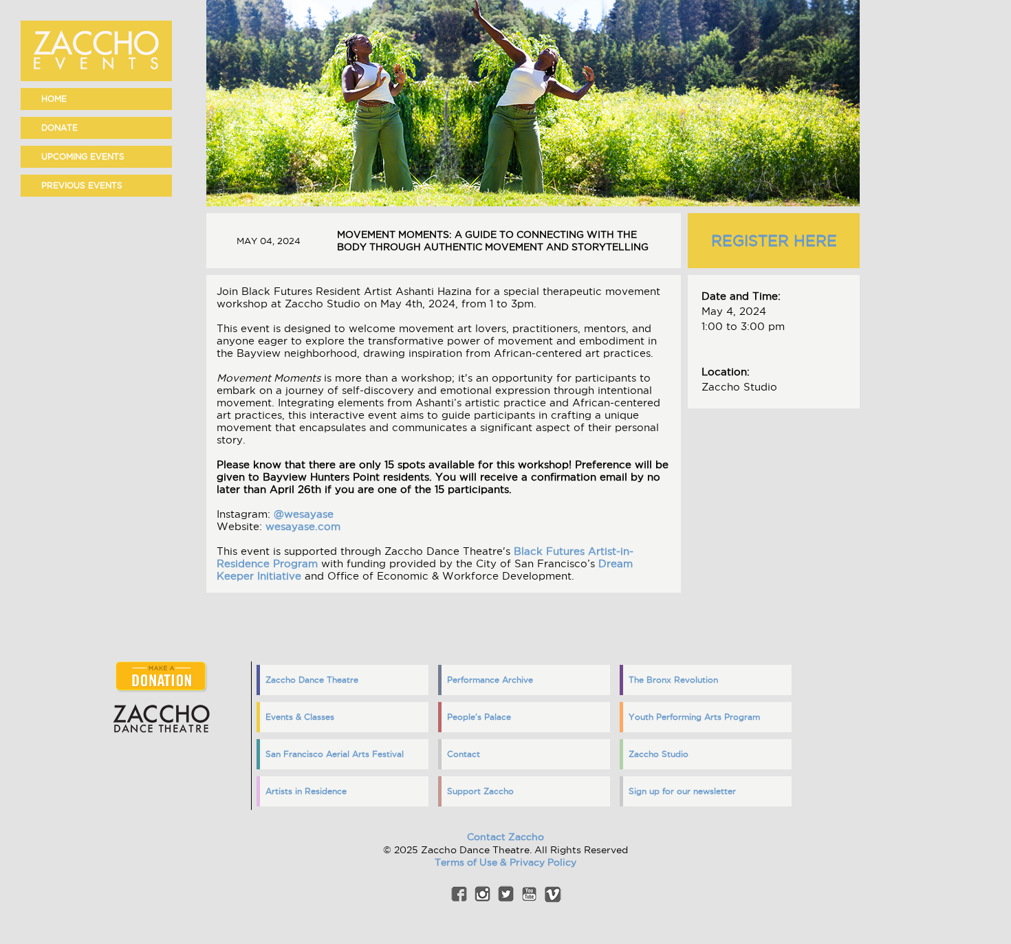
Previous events (81, 185)
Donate (59, 127)
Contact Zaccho (505, 836)
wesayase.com (302, 526)
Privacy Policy (543, 862)
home (54, 98)
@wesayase (304, 514)
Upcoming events (82, 156)
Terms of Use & (472, 862)
